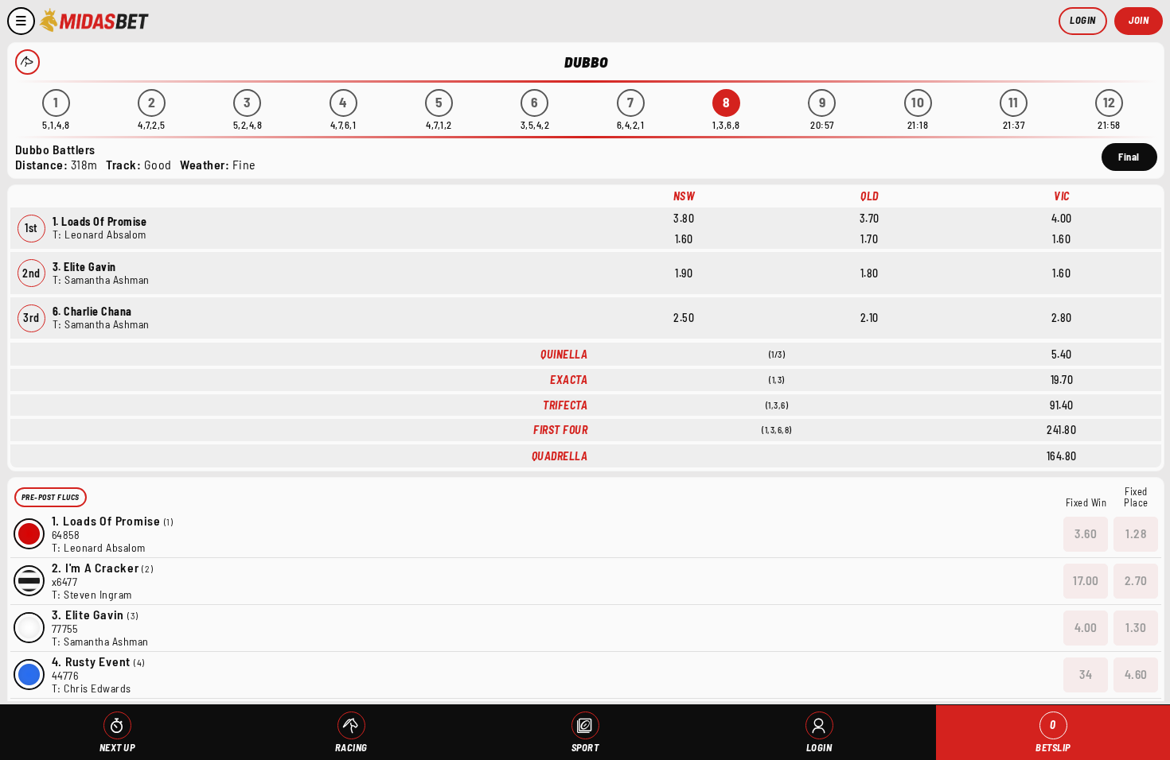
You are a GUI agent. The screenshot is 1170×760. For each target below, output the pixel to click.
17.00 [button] (1086, 580)
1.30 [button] (1135, 627)
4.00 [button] (1086, 627)
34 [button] (1085, 674)
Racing (351, 747)
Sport (585, 747)
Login (1083, 20)
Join (1139, 20)
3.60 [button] (1085, 533)
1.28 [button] (1135, 533)
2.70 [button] (1136, 580)
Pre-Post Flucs (50, 497)
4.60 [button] (1136, 674)
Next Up (117, 747)
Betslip (1053, 736)
